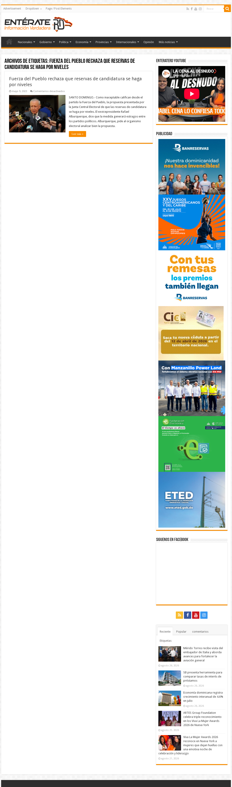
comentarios (200, 631)
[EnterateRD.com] (38, 23)
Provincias (102, 42)
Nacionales (25, 42)
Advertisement (12, 8)
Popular (181, 631)
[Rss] (187, 9)
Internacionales (126, 42)
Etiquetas (166, 640)
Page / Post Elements (59, 8)
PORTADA (9, 41)
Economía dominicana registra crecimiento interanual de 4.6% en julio (203, 696)
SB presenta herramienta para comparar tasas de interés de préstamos (202, 676)
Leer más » (77, 134)
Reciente (165, 631)
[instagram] (200, 9)
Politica (63, 42)
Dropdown (32, 8)
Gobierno (45, 42)
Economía (82, 42)
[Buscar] (227, 8)
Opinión (148, 42)
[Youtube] (196, 9)
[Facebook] (191, 9)
